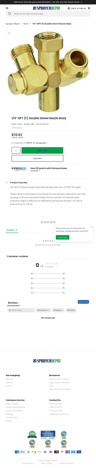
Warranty (9, 414)
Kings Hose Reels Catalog (59, 389)
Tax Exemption (12, 417)
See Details (35, 171)
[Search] (9, 13)
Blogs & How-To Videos (59, 379)
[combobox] (48, 13)
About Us (9, 379)
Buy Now (37, 158)
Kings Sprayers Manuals (59, 382)
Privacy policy (46, 463)
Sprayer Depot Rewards (15, 407)
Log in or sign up (78, 8)
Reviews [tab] (10, 230)
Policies (9, 421)
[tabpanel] (48, 325)
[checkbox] (71, 310)
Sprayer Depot (13, 23)
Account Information (14, 411)
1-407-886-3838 (55, 411)
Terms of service (66, 463)
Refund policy (28, 463)
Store (26, 23)
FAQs (51, 386)
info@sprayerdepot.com (59, 414)
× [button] (91, 226)
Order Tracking (12, 404)
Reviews (9, 382)
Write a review (83, 302)
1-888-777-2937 (55, 407)
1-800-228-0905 (55, 404)
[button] (7, 8)
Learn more (62, 237)
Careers (9, 386)
